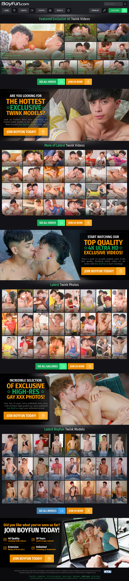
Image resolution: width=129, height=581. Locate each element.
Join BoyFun (24, 124)
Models (60, 10)
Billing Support (76, 576)
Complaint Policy (41, 576)
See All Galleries (48, 366)
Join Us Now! (75, 81)
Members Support (66, 576)
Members (95, 10)
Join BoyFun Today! (21, 132)
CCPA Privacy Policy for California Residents (89, 578)
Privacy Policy (32, 576)
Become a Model (96, 576)
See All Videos (47, 81)
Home (6, 10)
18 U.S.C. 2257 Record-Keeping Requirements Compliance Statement (61, 578)
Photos (42, 10)
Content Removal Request (36, 578)
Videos (23, 10)
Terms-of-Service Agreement (54, 576)
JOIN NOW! (115, 10)
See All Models (47, 510)
